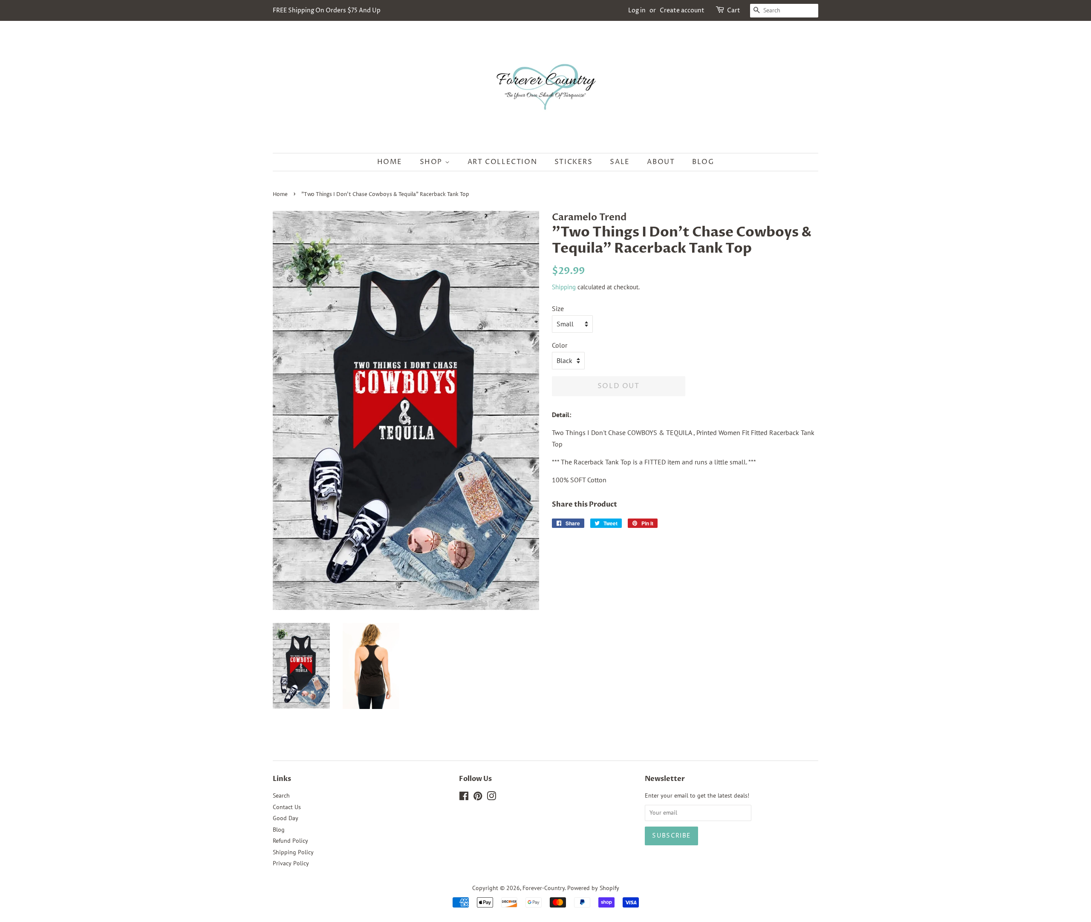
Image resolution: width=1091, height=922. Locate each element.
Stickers (573, 162)
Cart (733, 10)
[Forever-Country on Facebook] (464, 797)
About (661, 162)
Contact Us (287, 807)
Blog (703, 162)
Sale (619, 162)
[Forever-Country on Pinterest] (477, 797)
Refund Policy (290, 840)
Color (559, 345)
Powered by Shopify (593, 888)
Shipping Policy (293, 852)
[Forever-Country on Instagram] (491, 797)
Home (389, 162)
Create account (682, 10)
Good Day (285, 818)
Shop (432, 162)
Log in (637, 10)
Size (558, 308)
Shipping (564, 287)
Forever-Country (543, 888)
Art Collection (502, 162)
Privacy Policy (291, 863)
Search (281, 795)
